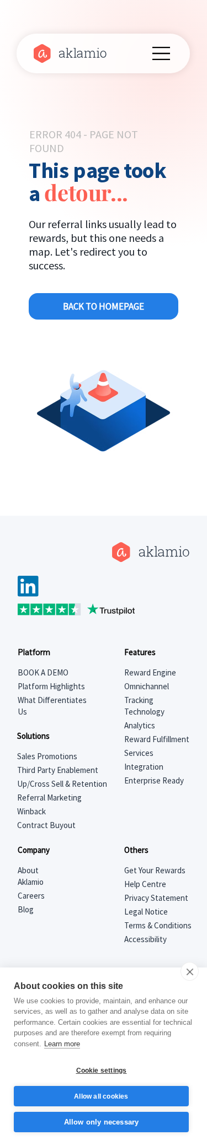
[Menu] (162, 53)
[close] (190, 971)
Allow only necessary (101, 1122)
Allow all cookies (101, 1096)
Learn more (62, 1044)
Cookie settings (101, 1070)
